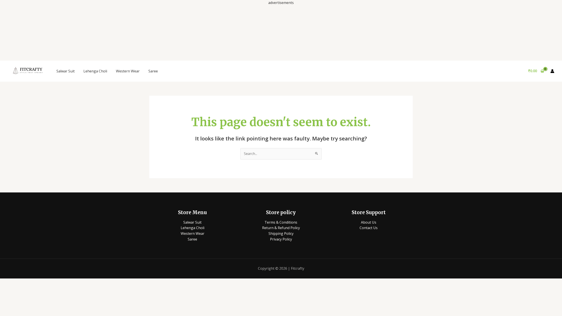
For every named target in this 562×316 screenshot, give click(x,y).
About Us (368, 222)
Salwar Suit (65, 71)
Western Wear (128, 71)
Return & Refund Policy (281, 227)
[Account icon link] (552, 71)
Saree (153, 71)
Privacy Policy (281, 239)
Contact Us (369, 227)
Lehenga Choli (95, 71)
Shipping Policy (281, 233)
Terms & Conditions (281, 222)
